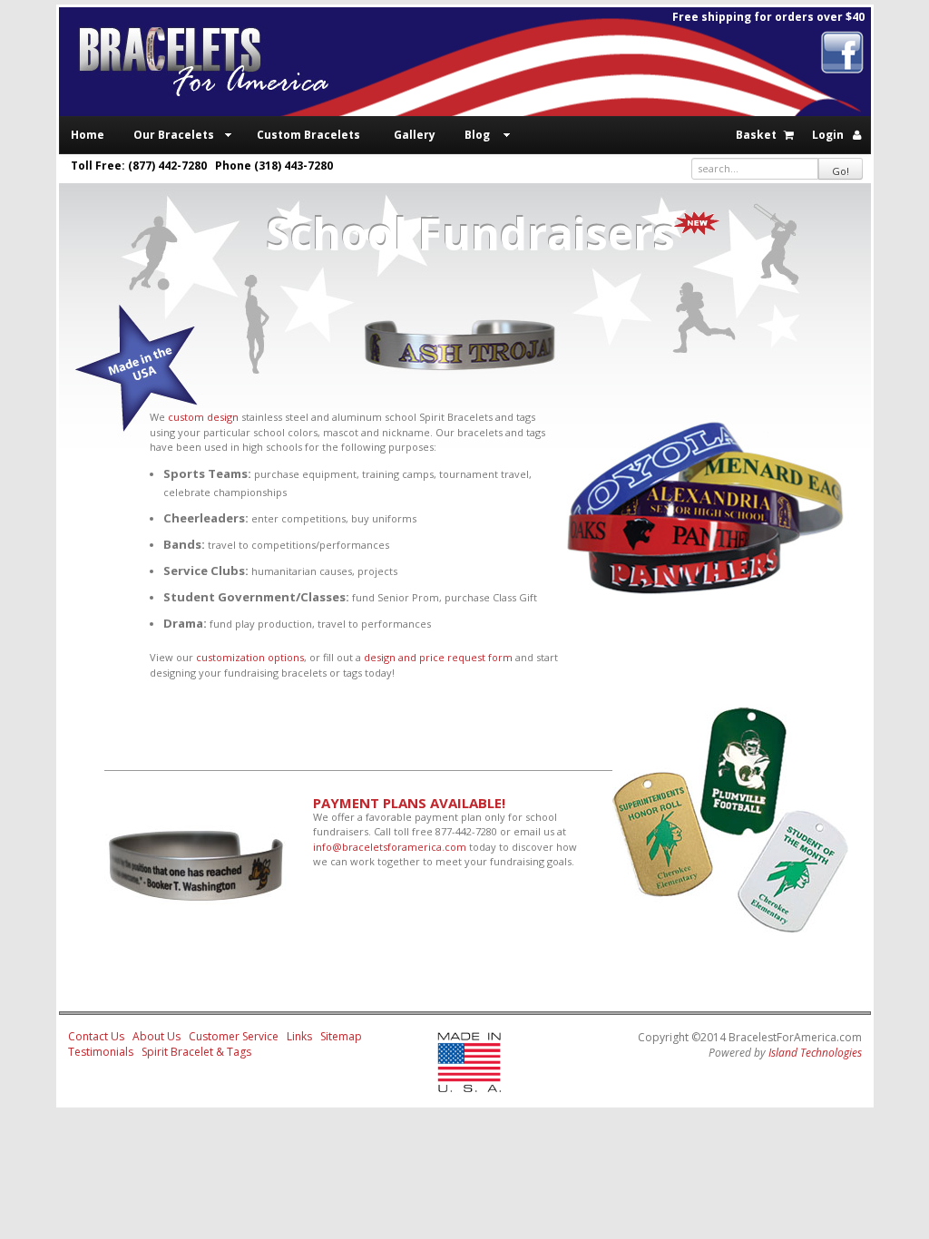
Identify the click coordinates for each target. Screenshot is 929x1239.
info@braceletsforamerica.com (389, 847)
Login (828, 134)
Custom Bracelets (308, 134)
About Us (156, 1036)
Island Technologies (815, 1052)
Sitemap (341, 1036)
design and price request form (438, 657)
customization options (250, 657)
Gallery (414, 134)
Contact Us (96, 1036)
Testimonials (100, 1051)
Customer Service (234, 1036)
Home (87, 134)
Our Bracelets (173, 134)
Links (299, 1036)
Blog (477, 134)
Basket (756, 134)
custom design (203, 417)
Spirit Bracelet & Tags (196, 1051)
